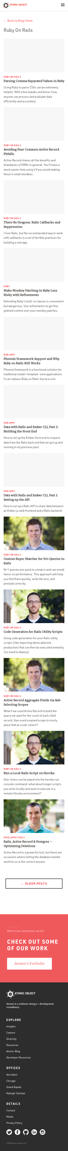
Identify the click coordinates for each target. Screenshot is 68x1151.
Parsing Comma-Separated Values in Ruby (34, 81)
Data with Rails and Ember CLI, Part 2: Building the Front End (31, 429)
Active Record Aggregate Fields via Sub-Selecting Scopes (32, 702)
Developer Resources (18, 1057)
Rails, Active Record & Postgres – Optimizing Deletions (28, 844)
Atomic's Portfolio (29, 964)
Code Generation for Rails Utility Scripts (33, 631)
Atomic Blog (13, 1051)
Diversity (11, 1038)
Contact (10, 1110)
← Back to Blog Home (18, 20)
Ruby (7, 286)
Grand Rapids (13, 1087)
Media (9, 1116)
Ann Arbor (11, 1074)
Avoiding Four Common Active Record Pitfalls (31, 152)
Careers (10, 1032)
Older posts (34, 883)
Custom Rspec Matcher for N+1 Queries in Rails (34, 561)
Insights (11, 1026)
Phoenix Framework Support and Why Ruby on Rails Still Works (31, 361)
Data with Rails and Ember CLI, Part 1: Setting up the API (31, 497)
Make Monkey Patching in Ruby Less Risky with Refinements (30, 293)
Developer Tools (14, 837)
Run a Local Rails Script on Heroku (29, 773)
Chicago (11, 1080)
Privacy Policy (14, 1122)
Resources (12, 1045)
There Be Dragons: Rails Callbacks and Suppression (32, 224)
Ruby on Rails (12, 76)
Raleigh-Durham (15, 1093)
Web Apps (9, 354)
